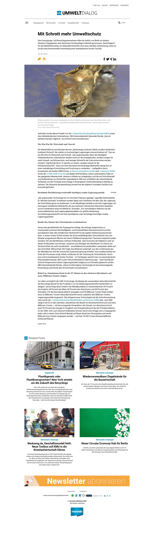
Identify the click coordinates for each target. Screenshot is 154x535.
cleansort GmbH (108, 171)
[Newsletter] (77, 481)
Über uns (96, 5)
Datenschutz (71, 491)
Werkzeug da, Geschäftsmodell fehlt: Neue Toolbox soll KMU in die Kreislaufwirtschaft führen (49, 446)
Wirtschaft (51, 23)
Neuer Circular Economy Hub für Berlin (104, 443)
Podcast (85, 23)
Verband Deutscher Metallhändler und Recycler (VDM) (76, 300)
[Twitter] (108, 60)
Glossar (105, 5)
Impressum (83, 491)
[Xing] (111, 60)
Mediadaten (114, 5)
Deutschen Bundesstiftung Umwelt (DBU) (91, 133)
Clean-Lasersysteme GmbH (83, 171)
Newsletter (124, 5)
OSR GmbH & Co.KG (57, 174)
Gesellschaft (73, 23)
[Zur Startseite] (77, 13)
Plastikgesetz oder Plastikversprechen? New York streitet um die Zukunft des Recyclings (49, 379)
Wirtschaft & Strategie (104, 373)
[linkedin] (114, 60)
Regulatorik (38, 23)
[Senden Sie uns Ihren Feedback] (39, 59)
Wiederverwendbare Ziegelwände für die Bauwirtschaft (105, 378)
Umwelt (61, 23)
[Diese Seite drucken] (44, 59)
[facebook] (104, 60)
